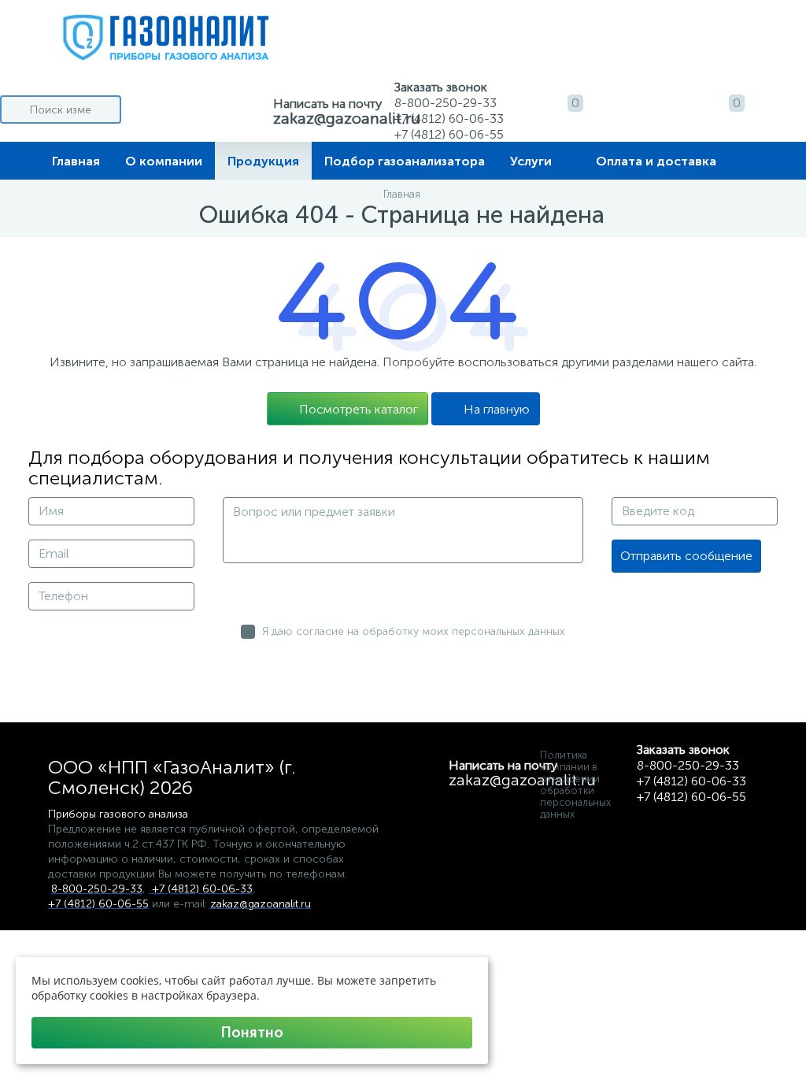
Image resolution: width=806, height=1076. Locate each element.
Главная (76, 161)
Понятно (251, 1032)
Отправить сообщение (686, 555)
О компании (163, 161)
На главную (497, 409)
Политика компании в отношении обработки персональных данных (575, 784)
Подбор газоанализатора (404, 161)
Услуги (531, 161)
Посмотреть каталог (358, 409)
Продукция (263, 161)
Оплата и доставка (656, 161)
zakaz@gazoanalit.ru (346, 118)
